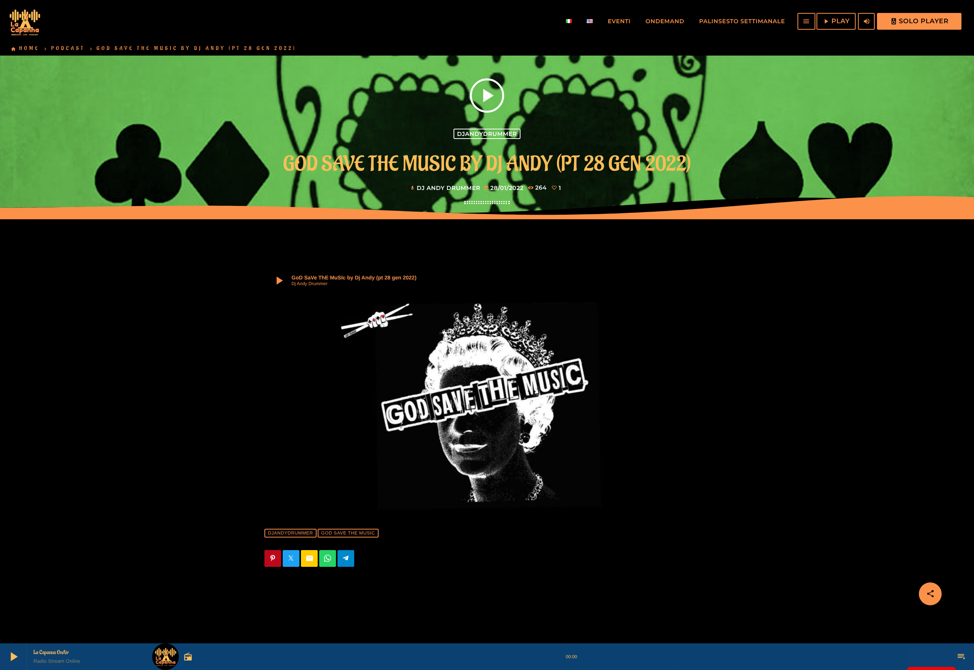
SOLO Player (919, 21)
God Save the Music (348, 533)
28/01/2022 (504, 187)
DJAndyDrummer (487, 133)
